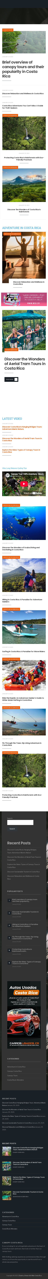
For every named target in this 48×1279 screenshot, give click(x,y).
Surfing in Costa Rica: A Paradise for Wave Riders (23, 651)
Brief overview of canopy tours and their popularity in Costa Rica (23, 69)
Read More (11, 379)
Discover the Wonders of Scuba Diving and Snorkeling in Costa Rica (21, 548)
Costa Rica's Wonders (10, 115)
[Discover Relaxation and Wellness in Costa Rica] (24, 257)
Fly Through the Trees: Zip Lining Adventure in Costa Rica (21, 744)
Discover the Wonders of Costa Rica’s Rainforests (24, 210)
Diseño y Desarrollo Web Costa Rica (30, 1275)
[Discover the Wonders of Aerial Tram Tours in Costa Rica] (24, 331)
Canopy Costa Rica (11, 349)
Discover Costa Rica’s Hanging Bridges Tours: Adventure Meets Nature (22, 428)
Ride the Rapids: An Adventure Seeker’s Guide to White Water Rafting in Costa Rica (23, 699)
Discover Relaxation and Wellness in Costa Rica (23, 93)
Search (10, 818)
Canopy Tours (7, 30)
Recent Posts (9, 1143)
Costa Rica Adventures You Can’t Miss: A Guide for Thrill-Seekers (22, 106)
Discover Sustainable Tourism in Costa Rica (23, 872)
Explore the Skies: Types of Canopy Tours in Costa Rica (21, 451)
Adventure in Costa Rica (12, 234)
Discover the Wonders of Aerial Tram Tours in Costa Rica (24, 363)
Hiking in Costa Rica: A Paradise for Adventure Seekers (22, 600)
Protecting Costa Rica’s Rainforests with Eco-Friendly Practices (24, 158)
